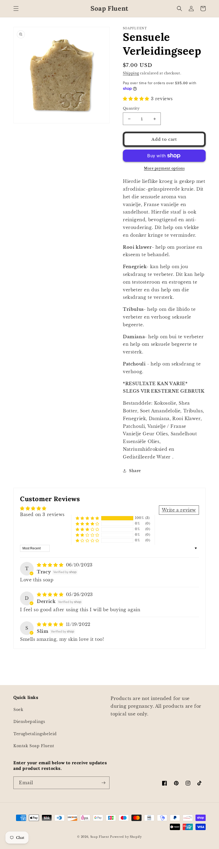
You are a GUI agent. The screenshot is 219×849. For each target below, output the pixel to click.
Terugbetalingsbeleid (35, 733)
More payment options (164, 168)
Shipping (131, 73)
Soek (18, 709)
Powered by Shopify (126, 837)
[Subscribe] (103, 782)
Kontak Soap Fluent (33, 745)
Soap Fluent (100, 837)
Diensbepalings (29, 721)
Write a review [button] (179, 510)
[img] (51, 565)
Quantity (131, 108)
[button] (16, 8)
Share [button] (135, 470)
